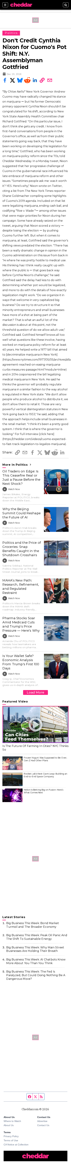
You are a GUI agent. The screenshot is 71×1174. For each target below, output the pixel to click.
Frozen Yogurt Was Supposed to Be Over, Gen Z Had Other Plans (45, 759)
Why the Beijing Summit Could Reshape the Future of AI (21, 513)
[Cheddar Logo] (21, 5)
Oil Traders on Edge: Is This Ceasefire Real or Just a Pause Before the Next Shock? (21, 477)
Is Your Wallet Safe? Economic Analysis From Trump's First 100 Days (20, 662)
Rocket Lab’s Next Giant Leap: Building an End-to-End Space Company (45, 775)
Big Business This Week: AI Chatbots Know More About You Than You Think (35, 961)
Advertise (42, 1121)
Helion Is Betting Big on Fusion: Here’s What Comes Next (43, 791)
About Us (9, 1125)
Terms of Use (11, 1140)
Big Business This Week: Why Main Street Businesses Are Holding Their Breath (35, 949)
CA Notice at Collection (16, 1144)
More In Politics (15, 464)
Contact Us (43, 1125)
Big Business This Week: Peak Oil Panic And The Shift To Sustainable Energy (36, 937)
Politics (11, 33)
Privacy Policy (11, 1136)
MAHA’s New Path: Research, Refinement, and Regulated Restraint (20, 586)
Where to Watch (12, 1121)
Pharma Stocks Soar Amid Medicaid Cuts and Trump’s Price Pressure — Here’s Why (21, 624)
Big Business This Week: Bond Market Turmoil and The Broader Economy (32, 925)
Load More (35, 692)
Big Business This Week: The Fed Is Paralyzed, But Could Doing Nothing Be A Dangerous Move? (35, 975)
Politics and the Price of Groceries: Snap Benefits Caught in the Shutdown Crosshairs (21, 549)
